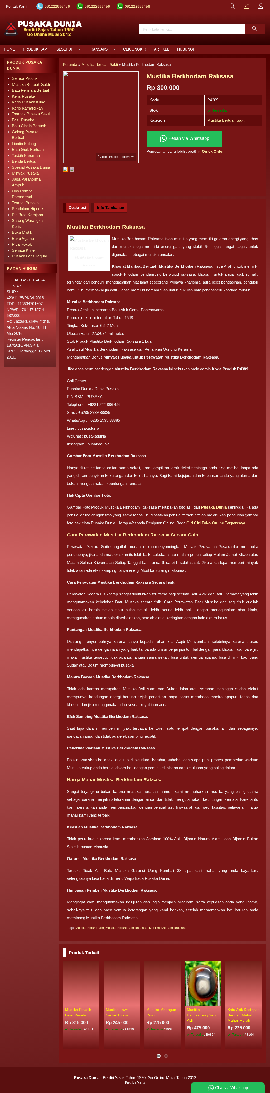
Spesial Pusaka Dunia (31, 167)
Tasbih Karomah (26, 155)
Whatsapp (168, 1044)
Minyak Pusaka (25, 173)
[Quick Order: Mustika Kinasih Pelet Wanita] (96, 1001)
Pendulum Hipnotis (28, 208)
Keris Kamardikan (27, 108)
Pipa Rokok (22, 244)
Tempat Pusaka (25, 203)
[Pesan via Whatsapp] (246, 6)
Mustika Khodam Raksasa (167, 928)
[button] (255, 29)
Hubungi (185, 49)
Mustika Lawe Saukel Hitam (117, 1012)
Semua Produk (25, 78)
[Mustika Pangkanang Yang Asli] (203, 983)
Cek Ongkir (134, 49)
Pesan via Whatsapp (188, 138)
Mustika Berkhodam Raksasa (126, 928)
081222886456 (57, 6)
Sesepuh (65, 49)
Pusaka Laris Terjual (29, 256)
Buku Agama (23, 238)
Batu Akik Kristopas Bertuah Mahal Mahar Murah (243, 1015)
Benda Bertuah (24, 161)
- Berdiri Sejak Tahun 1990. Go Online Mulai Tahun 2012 (135, 1077)
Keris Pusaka (23, 96)
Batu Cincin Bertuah (29, 125)
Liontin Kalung (24, 143)
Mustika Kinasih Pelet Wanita (78, 1012)
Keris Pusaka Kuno (28, 102)
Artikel (161, 49)
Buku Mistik (22, 232)
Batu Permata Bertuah (31, 90)
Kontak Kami (16, 6)
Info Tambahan (110, 207)
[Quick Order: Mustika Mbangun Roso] (177, 1001)
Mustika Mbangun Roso (161, 1012)
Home (9, 49)
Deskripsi (77, 207)
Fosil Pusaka (23, 120)
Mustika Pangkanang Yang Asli (202, 1015)
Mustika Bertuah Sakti (226, 120)
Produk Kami (36, 49)
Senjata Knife (23, 250)
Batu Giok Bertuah (28, 149)
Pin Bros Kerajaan (27, 214)
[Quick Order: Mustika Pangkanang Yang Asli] (218, 1001)
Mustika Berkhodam (89, 928)
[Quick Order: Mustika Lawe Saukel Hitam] (136, 1001)
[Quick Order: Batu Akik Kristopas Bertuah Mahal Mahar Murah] (258, 1001)
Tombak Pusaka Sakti (31, 114)
